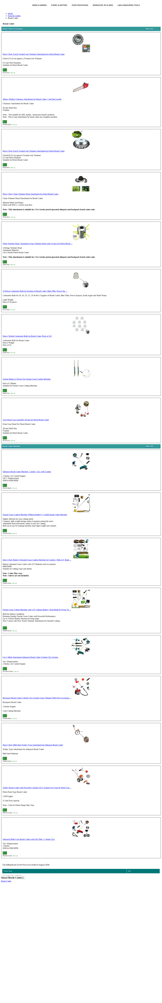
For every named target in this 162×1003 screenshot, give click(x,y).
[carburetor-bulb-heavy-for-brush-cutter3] (81, 325)
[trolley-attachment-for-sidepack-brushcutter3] (81, 734)
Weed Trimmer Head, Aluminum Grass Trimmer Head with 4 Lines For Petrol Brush (37, 244)
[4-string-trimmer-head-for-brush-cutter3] (81, 233)
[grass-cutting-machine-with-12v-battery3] (81, 599)
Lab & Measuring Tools (129, 5)
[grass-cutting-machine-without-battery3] (81, 504)
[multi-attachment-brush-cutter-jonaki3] (81, 646)
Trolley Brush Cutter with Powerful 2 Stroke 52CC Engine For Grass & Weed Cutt (37, 788)
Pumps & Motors (59, 5)
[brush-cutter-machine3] (81, 461)
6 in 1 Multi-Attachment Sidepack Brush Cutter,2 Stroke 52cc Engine (30, 657)
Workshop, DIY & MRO (103, 5)
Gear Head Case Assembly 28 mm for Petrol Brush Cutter (26, 420)
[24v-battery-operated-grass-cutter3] (81, 549)
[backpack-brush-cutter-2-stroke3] (81, 687)
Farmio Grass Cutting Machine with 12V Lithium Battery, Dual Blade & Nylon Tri (37, 610)
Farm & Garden (39, 5)
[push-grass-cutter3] (81, 777)
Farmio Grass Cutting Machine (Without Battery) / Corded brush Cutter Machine (35, 515)
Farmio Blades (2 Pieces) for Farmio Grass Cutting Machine (27, 379)
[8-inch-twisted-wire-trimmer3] (81, 140)
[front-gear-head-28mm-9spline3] (81, 409)
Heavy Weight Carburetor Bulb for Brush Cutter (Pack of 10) (27, 336)
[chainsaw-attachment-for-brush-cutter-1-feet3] (81, 88)
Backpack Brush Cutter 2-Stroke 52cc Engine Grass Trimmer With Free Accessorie (37, 698)
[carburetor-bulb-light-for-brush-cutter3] (81, 280)
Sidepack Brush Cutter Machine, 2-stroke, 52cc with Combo (27, 472)
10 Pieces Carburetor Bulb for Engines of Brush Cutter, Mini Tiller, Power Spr (35, 291)
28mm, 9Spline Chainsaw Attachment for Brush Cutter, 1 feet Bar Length (32, 99)
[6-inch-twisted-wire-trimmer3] (81, 43)
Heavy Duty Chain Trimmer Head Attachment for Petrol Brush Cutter (30, 194)
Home (10, 13)
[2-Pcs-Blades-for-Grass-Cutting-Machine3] (81, 368)
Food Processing (80, 5)
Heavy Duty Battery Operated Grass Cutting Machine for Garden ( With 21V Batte (37, 560)
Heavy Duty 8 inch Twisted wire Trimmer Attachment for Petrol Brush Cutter (34, 151)
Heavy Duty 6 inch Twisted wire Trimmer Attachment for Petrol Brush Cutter (34, 54)
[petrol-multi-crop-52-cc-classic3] (81, 828)
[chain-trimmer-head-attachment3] (81, 183)
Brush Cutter (6, 881)
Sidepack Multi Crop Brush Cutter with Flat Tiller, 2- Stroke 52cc (29, 839)
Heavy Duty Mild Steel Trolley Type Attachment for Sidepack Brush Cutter (33, 745)
